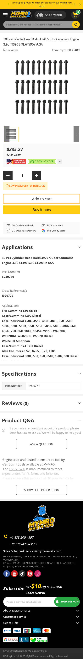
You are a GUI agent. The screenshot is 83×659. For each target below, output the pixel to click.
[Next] (74, 4)
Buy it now (41, 209)
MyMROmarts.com (13, 650)
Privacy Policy (40, 650)
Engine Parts (17, 469)
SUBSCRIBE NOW (70, 601)
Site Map (28, 650)
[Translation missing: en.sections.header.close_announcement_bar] (80, 4)
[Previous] (9, 4)
